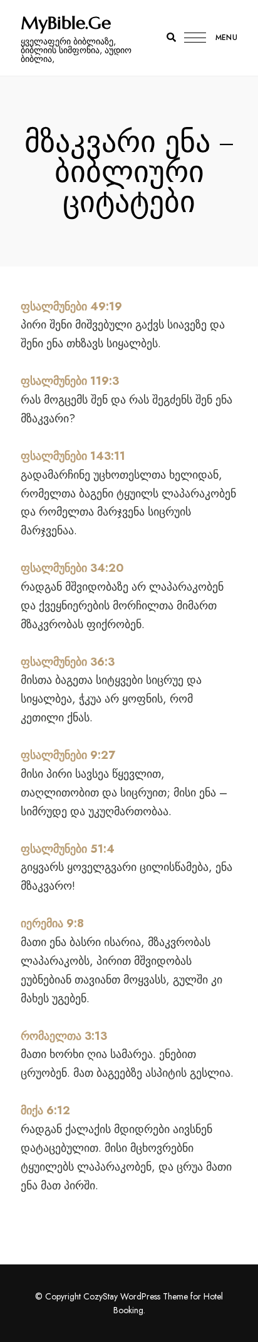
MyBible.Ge (66, 23)
